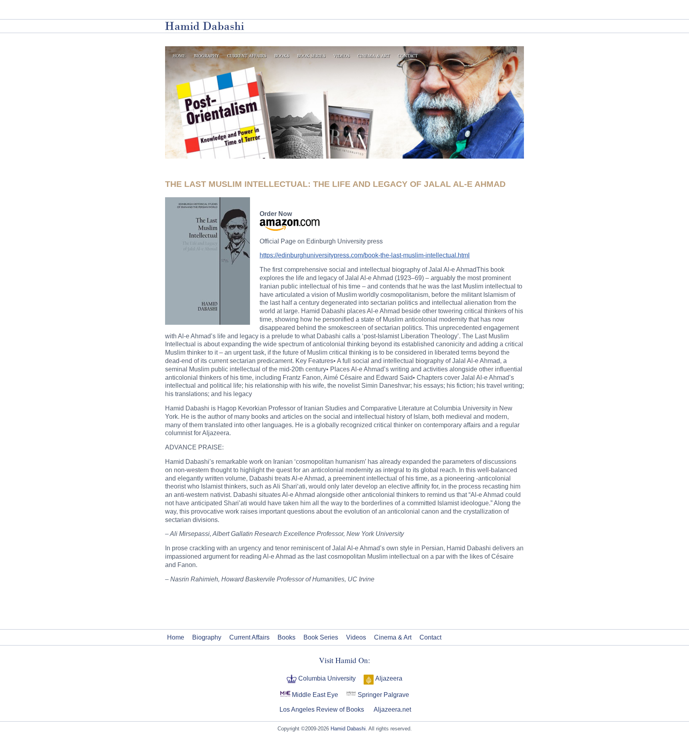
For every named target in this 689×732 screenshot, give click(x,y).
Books (281, 56)
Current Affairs (246, 56)
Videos (341, 56)
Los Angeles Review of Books (321, 709)
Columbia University (326, 678)
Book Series (311, 56)
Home (179, 56)
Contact (408, 56)
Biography (206, 56)
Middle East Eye (314, 694)
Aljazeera (388, 678)
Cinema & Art (374, 56)
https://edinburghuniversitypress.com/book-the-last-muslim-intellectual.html (365, 255)
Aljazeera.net (391, 709)
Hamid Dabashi (348, 729)
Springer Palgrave (382, 694)
